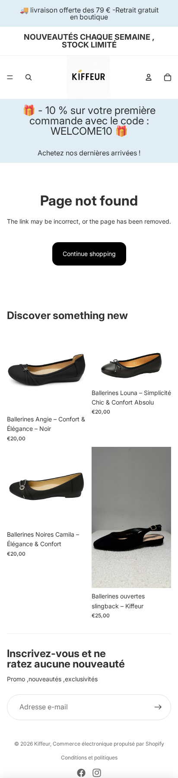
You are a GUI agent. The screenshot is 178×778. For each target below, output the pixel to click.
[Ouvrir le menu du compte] (148, 77)
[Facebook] (81, 773)
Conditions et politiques (89, 757)
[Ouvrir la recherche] (28, 77)
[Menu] (10, 77)
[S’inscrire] (158, 707)
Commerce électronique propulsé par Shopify (108, 743)
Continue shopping (89, 253)
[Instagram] (97, 773)
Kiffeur (42, 743)
